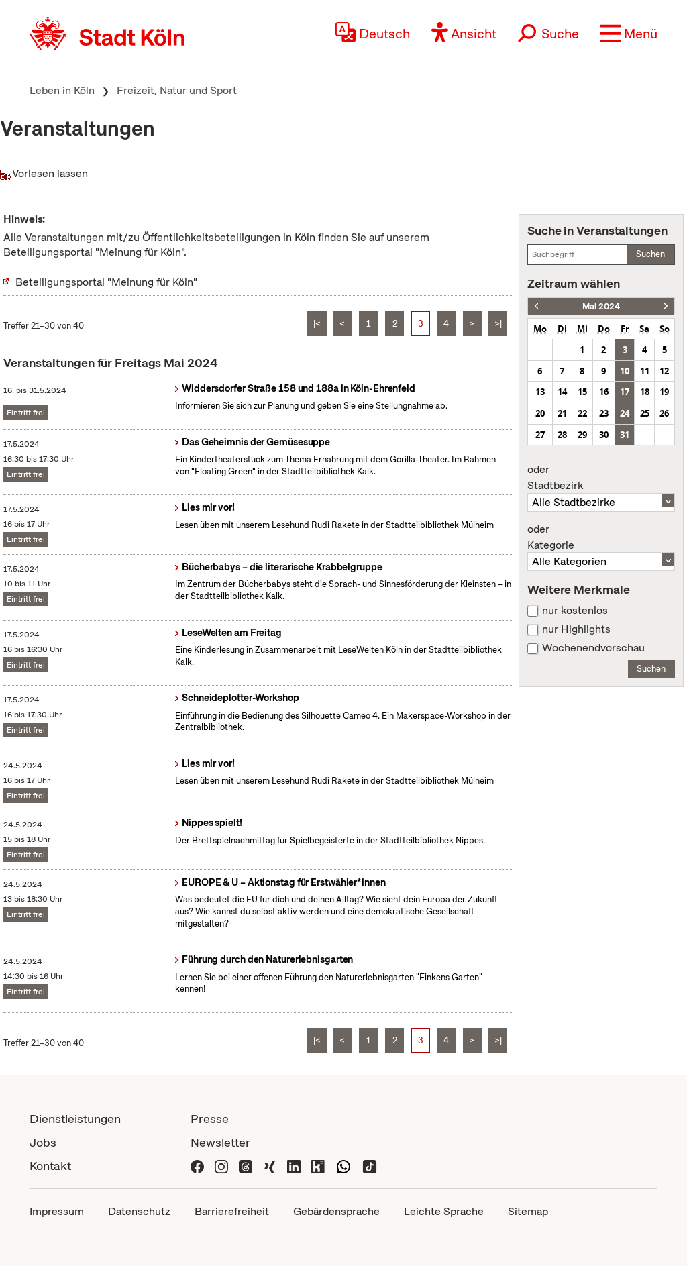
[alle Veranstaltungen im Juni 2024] (665, 306)
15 (582, 392)
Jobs (43, 1142)
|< (317, 323)
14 (562, 392)
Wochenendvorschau (593, 648)
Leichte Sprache (444, 1211)
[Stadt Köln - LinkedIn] (294, 1165)
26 (664, 413)
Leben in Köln (62, 90)
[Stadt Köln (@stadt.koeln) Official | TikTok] (369, 1165)
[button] (628, 33)
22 (582, 413)
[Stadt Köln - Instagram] (221, 1165)
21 (562, 413)
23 (604, 413)
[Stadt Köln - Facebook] (197, 1165)
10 (624, 371)
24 (624, 413)
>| (498, 323)
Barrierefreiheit (232, 1211)
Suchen (650, 254)
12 (664, 371)
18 (644, 392)
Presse (210, 1118)
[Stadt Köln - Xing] (269, 1165)
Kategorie (550, 537)
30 (604, 435)
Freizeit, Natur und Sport (177, 90)
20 (540, 413)
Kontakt (50, 1165)
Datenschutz (139, 1211)
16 (604, 392)
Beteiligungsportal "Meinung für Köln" (106, 282)
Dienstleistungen (75, 1118)
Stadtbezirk (555, 477)
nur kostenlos (575, 610)
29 (582, 435)
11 (644, 371)
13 (540, 392)
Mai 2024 (601, 306)
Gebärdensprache (336, 1211)
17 (624, 392)
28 (562, 435)
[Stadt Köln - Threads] (245, 1165)
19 (664, 392)
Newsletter (220, 1142)
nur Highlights (576, 629)
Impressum (57, 1211)
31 (624, 435)
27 (540, 435)
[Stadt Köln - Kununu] (318, 1165)
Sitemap (528, 1211)
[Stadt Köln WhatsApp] (343, 1165)
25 (644, 413)
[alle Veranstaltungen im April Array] (536, 306)
